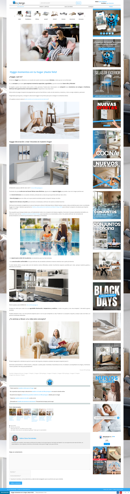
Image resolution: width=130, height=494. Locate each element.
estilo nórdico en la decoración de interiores (36, 99)
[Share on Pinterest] (121, 492)
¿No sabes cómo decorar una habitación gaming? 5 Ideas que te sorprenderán (28, 430)
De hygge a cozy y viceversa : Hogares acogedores (12, 418)
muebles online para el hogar (26, 388)
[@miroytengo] (100, 437)
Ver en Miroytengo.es (36, 188)
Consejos (90, 6)
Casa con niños (68, 6)
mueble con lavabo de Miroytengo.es (41, 391)
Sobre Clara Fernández (28, 438)
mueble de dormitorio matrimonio (26, 401)
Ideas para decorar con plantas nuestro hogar (21, 428)
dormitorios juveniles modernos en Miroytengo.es (35, 395)
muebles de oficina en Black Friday (30, 214)
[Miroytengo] (18, 2)
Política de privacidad (118, 489)
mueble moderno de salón (22, 398)
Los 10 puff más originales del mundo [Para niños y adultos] (42, 418)
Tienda (111, 6)
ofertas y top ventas (15, 427)
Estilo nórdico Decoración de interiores (27, 417)
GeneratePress (26, 489)
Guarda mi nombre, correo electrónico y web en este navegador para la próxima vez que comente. (37, 479)
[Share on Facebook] (118, 492)
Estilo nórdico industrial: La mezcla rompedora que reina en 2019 (35, 419)
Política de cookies (107, 489)
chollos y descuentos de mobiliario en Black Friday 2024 (47, 207)
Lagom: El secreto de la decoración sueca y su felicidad (20, 418)
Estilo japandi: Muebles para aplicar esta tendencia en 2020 (49, 419)
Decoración (20, 6)
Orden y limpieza (44, 6)
